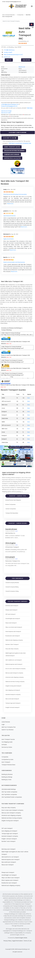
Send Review (26, 60)
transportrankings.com (24, 949)
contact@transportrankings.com (9, 104)
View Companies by (17, 578)
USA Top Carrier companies (9, 792)
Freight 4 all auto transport (12, 707)
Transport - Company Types (17, 496)
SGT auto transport (10, 614)
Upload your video (6, 112)
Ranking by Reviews (7, 774)
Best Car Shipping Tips (15, 447)
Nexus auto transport (11, 623)
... (18, 537)
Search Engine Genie (21, 938)
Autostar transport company (13, 694)
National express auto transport (14, 664)
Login (3, 724)
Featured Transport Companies (17, 601)
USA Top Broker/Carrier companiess (12, 797)
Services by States (7, 747)
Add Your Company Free (9, 727)
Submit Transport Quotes (12, 147)
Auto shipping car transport (13, 690)
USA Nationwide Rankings (9, 789)
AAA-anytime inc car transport (14, 660)
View (28, 398)
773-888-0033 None (9, 50)
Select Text (8, 343)
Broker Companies (11, 504)
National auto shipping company (14, 640)
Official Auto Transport (12, 547)
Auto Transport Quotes (8, 739)
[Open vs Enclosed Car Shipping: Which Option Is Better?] (16, 456)
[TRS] (17, 171)
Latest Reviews (6, 722)
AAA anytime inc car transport (10, 857)
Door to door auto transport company (15, 668)
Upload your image (6, 111)
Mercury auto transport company (14, 673)
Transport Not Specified (12, 513)
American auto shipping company (15, 677)
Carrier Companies (11, 509)
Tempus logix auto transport (13, 703)
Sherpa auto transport (11, 610)
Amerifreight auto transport (13, 618)
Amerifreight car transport (9, 875)
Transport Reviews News (8, 765)
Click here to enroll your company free (20, 143)
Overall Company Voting (12, 591)
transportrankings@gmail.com (9, 106)
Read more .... (10, 203)
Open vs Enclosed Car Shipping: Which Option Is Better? (16, 473)
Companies (5, 757)
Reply (16, 531)
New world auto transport (12, 699)
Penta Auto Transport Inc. (12, 561)
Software (4, 744)
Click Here (29, 108)
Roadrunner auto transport (13, 636)
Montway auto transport (12, 605)
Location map (7, 52)
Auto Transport (6, 762)
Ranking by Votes (6, 779)
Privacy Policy (8, 941)
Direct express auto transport (13, 631)
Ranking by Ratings (7, 777)
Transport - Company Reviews (17, 523)
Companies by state (7, 759)
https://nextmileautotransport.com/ (13, 54)
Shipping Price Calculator (12, 158)
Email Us (8, 60)
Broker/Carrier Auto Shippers (13, 500)
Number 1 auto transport (8, 841)
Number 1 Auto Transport (12, 644)
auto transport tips (26, 447)
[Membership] (33, 27)
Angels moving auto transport (13, 686)
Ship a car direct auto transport (14, 627)
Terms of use (28, 941)
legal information (17, 941)
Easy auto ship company (12, 649)
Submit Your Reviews (7, 730)
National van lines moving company (15, 681)
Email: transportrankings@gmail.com (11, 1)
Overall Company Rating (12, 587)
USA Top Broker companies (9, 794)
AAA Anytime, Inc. (10, 533)
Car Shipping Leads (7, 742)
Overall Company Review (12, 582)
